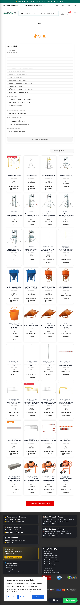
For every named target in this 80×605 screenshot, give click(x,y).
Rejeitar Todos (25, 597)
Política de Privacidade (51, 560)
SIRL (14, 181)
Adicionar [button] (15, 189)
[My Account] (62, 13)
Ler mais (66, 186)
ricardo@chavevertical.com (14, 551)
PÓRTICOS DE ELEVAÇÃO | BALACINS (19, 103)
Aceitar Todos (38, 597)
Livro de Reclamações (50, 564)
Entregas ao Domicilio (50, 555)
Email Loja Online (11, 570)
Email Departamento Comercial (15, 572)
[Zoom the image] (46, 576)
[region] (25, 589)
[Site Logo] (10, 13)
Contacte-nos (48, 568)
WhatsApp (9, 567)
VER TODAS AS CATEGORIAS (40, 139)
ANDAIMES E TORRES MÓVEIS (17, 113)
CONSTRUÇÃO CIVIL (14, 56)
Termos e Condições (50, 557)
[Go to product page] (31, 163)
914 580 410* (10, 554)
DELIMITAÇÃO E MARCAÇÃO (17, 132)
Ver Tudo (12, 50)
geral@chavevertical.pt (13, 519)
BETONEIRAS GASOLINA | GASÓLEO (31, 477)
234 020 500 (9, 522)
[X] (51, 5)
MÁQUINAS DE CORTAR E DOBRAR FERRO (21, 89)
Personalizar (12, 597)
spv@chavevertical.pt (12, 530)
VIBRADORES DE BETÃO (16, 86)
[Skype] (69, 5)
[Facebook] (45, 5)
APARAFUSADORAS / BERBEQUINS (19, 124)
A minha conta (48, 570)
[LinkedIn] (75, 5)
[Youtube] (57, 5)
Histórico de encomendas (52, 572)
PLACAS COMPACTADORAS (17, 77)
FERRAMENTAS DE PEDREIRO (17, 59)
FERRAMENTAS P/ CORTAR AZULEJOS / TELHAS (22, 68)
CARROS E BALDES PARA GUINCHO (14, 324)
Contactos (47, 551)
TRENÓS (31, 323)
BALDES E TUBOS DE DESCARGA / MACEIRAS (21, 83)
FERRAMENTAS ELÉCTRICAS (17, 121)
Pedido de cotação (11, 565)
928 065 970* (21, 532)
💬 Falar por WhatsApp (13, 557)
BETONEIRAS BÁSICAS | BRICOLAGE (66, 477)
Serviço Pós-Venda (50, 566)
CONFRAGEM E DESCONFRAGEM (18, 92)
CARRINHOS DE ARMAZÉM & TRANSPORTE (21, 100)
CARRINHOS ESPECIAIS (15, 106)
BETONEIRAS (12, 62)
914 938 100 (20, 522)
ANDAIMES (12, 65)
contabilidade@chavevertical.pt (15, 540)
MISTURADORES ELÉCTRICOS (17, 80)
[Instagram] (63, 5)
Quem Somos (48, 553)
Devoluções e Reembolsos (52, 562)
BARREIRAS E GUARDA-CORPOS (18, 74)
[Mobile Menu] (75, 13)
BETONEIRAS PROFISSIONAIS (17, 71)
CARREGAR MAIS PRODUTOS (40, 503)
